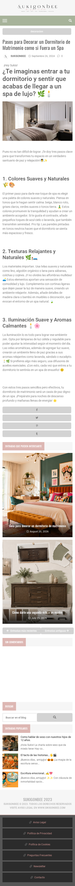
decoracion (37, 31)
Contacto (39, 877)
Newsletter (39, 866)
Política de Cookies (39, 844)
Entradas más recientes (23, 630)
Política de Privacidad (39, 833)
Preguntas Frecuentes (39, 855)
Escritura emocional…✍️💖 (36, 773)
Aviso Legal (39, 822)
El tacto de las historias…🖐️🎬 (38, 755)
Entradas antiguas (55, 630)
